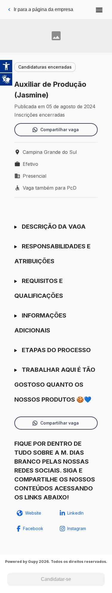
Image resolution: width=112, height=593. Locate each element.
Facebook (33, 528)
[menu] (99, 9)
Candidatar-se (56, 579)
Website (33, 512)
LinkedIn (75, 512)
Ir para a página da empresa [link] (43, 9)
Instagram (76, 528)
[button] (99, 9)
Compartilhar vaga (59, 129)
